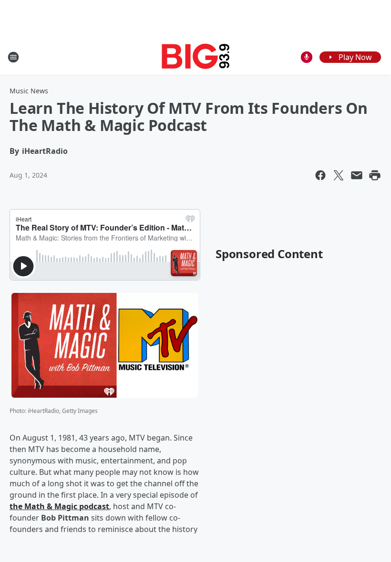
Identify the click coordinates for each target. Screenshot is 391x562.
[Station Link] (195, 56)
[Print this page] (374, 175)
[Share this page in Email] (356, 175)
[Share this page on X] (338, 175)
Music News (29, 90)
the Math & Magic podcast (59, 506)
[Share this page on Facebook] (320, 175)
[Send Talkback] (306, 57)
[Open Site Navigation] (13, 57)
